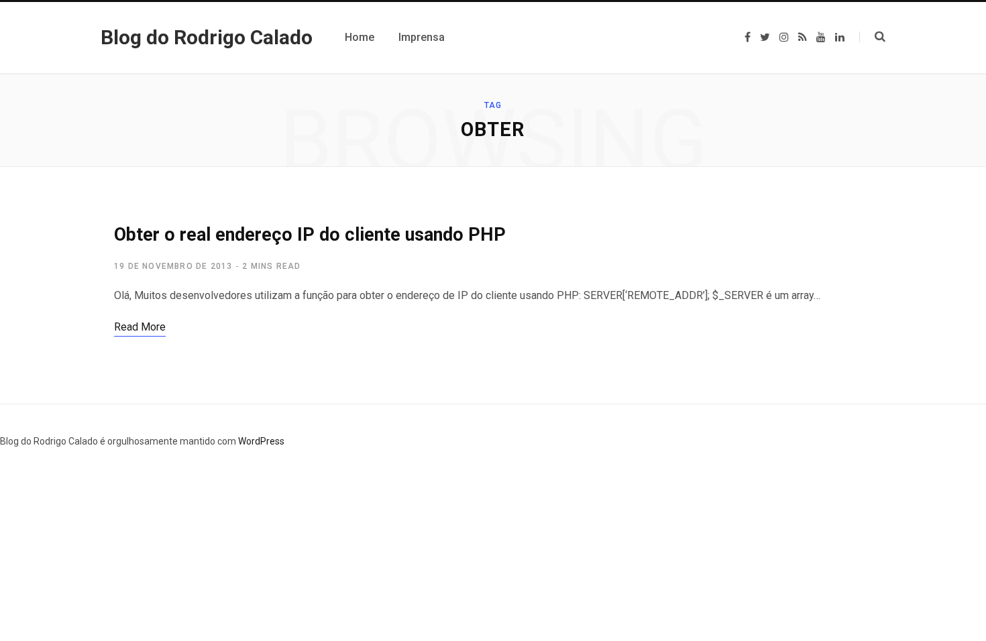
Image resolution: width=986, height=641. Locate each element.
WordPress (261, 441)
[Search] (872, 37)
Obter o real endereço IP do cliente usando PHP (310, 234)
